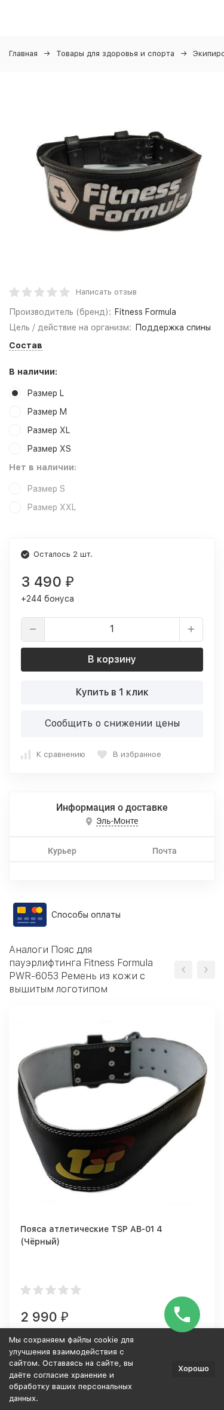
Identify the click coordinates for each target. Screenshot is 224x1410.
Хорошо (193, 1368)
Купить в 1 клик (112, 692)
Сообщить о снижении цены (112, 723)
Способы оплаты (86, 914)
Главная (23, 53)
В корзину (112, 659)
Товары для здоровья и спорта (115, 53)
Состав (25, 345)
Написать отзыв (106, 291)
